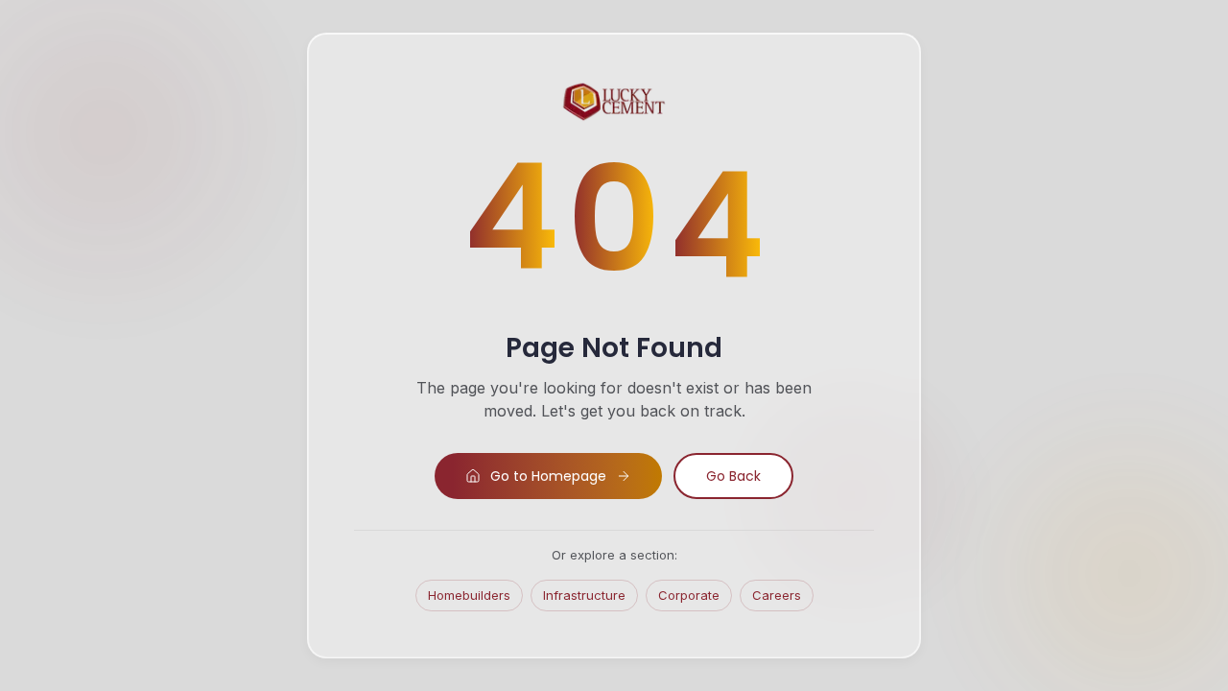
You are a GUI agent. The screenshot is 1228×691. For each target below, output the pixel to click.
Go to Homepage (548, 476)
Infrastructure (584, 595)
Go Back (733, 476)
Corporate (689, 595)
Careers (776, 595)
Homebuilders (469, 595)
